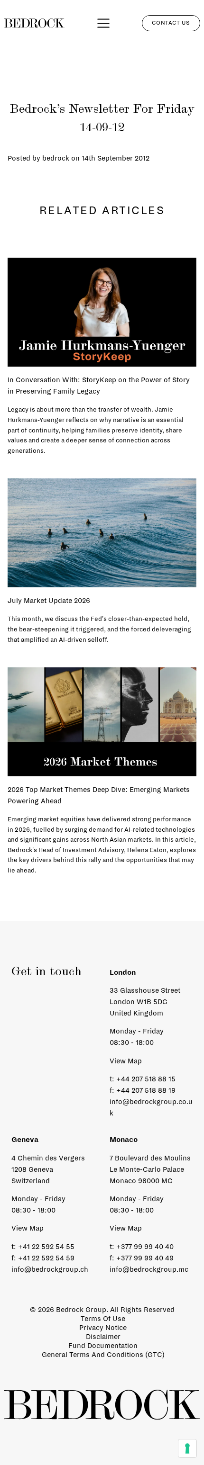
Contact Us (171, 23)
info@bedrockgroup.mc (149, 1269)
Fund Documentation (103, 1345)
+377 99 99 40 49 (145, 1258)
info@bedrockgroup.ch (49, 1269)
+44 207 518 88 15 (146, 1079)
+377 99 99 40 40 (145, 1246)
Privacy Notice (103, 1327)
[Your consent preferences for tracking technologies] (187, 1448)
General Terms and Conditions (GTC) (103, 1354)
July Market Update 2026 (49, 600)
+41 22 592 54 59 (46, 1258)
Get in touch (46, 972)
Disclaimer (103, 1336)
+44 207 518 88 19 (146, 1090)
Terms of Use (103, 1318)
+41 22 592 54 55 (46, 1246)
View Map (126, 1061)
